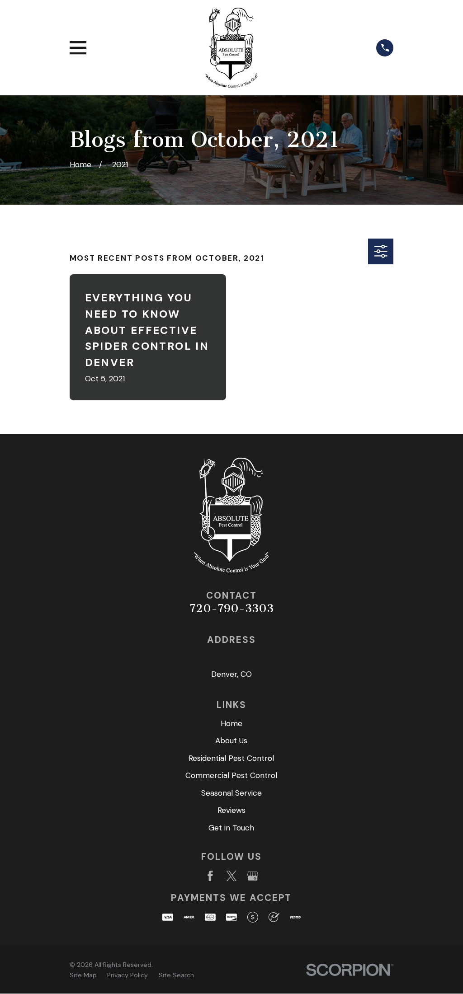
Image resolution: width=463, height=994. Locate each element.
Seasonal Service (231, 793)
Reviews (231, 810)
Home (231, 723)
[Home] (231, 48)
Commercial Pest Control (231, 775)
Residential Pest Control (231, 758)
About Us (231, 741)
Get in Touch (231, 828)
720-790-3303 (231, 608)
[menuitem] (83, 975)
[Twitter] (231, 876)
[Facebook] (210, 876)
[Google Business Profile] (252, 876)
